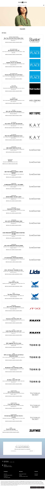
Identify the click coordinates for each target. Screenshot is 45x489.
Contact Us (6, 476)
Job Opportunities (7, 477)
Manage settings (33, 487)
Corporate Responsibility (8, 475)
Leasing (20, 475)
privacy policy (22, 481)
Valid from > (13, 42)
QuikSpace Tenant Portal (23, 476)
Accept (39, 487)
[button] (43, 5)
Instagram (36, 475)
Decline (42, 487)
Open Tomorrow (20, 5)
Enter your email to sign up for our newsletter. (22, 449)
